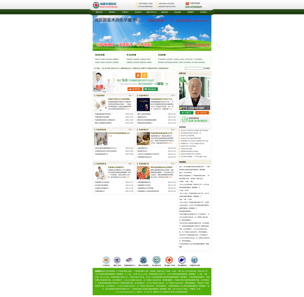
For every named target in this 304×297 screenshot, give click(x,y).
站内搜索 (207, 68)
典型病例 (164, 12)
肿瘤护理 (144, 68)
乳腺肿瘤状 (100, 95)
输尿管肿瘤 (168, 62)
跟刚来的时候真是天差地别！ (190, 151)
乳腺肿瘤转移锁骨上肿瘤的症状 (105, 120)
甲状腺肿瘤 (161, 59)
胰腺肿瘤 (143, 62)
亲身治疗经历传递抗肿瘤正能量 (191, 138)
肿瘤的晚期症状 (164, 68)
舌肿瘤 (180, 62)
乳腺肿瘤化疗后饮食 (144, 185)
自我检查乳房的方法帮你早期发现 (105, 151)
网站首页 (99, 12)
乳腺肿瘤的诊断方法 (101, 154)
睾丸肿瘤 (195, 62)
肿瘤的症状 (136, 68)
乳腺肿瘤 (109, 62)
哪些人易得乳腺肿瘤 (144, 114)
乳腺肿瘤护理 (144, 164)
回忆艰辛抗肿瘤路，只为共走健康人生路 (194, 156)
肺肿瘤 (97, 59)
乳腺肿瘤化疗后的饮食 (102, 182)
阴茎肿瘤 (201, 62)
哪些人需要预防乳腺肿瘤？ (103, 123)
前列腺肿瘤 (187, 62)
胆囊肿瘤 (129, 62)
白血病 (182, 59)
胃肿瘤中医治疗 (143, 151)
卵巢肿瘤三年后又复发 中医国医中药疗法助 (194, 141)
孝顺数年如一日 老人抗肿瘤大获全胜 (192, 143)
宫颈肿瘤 (115, 62)
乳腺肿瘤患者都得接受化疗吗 (161, 133)
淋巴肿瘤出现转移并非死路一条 (191, 133)
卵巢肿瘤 (129, 59)
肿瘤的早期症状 (153, 68)
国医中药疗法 (151, 12)
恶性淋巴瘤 (188, 59)
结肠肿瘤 (143, 59)
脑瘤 (148, 59)
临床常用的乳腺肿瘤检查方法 (119, 133)
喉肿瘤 (175, 62)
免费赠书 (190, 12)
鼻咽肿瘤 (115, 59)
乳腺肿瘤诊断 (101, 130)
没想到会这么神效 (186, 149)
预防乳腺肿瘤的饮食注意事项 (161, 167)
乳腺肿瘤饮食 (101, 164)
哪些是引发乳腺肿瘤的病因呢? (147, 120)
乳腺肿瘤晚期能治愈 (144, 182)
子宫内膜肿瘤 (197, 59)
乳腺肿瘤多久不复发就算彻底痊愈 (148, 191)
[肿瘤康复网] (106, 9)
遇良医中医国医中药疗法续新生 (191, 154)
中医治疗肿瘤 (106, 68)
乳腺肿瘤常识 (144, 95)
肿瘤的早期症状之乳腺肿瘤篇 (119, 99)
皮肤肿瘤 (169, 59)
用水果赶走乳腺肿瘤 (101, 185)
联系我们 (203, 12)
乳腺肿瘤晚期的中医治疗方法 (161, 99)
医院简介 (112, 12)
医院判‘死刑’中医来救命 (188, 146)
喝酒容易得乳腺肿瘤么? (145, 123)
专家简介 (125, 12)
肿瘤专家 (182, 73)
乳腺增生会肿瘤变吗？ (116, 167)
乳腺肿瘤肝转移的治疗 (145, 157)
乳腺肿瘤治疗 (144, 130)
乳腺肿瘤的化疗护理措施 (145, 188)
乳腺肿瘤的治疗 (143, 148)
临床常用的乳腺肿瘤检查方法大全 (105, 148)
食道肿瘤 (109, 59)
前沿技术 (138, 12)
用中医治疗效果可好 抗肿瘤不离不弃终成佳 (194, 130)
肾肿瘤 (102, 62)
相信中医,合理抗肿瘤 (187, 136)
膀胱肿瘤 (161, 62)
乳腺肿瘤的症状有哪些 (102, 117)
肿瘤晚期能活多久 (126, 68)
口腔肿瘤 (176, 59)
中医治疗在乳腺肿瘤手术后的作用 (148, 154)
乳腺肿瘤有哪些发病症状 (103, 114)
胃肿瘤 (97, 62)
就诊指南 (177, 12)
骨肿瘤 (149, 62)
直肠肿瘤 (136, 59)
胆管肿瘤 (136, 62)
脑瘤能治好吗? (142, 117)
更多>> (131, 95)
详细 (127, 109)
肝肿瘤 (102, 59)
